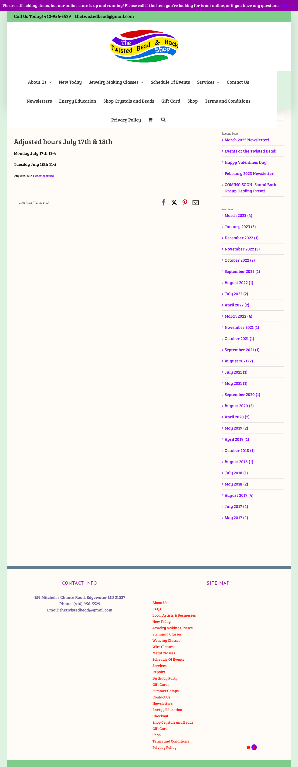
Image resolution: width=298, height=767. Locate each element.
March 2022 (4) (238, 316)
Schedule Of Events (168, 659)
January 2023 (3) (240, 226)
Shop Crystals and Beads (172, 722)
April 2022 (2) (237, 305)
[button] (163, 118)
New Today (161, 621)
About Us (159, 602)
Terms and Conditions (170, 741)
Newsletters (162, 703)
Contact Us (161, 696)
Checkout (160, 715)
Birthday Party (165, 678)
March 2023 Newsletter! (247, 139)
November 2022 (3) (242, 249)
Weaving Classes (166, 640)
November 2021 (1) (242, 327)
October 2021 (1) (239, 338)
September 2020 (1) (242, 394)
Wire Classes (162, 646)
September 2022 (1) (242, 271)
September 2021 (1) (242, 349)
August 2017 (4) (239, 495)
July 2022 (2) (236, 293)
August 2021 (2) (239, 361)
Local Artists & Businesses (174, 615)
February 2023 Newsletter (249, 173)
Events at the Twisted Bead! (250, 151)
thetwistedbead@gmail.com (104, 16)
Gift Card (160, 728)
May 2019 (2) (236, 428)
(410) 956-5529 (86, 603)
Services (159, 665)
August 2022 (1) (239, 282)
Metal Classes (163, 652)
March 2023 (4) (238, 215)
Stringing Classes (167, 634)
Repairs (158, 671)
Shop (156, 734)
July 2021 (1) (236, 372)
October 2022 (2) (240, 260)
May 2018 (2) (236, 484)
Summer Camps (165, 690)
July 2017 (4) (236, 506)
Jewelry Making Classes (172, 627)
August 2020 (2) (239, 405)
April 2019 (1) (237, 439)
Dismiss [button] (288, 5)
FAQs (156, 608)
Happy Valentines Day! (246, 162)
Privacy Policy (164, 747)
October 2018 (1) (240, 450)
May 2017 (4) (236, 517)
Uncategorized (44, 175)
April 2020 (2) (237, 417)
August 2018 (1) (239, 461)
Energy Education (167, 709)
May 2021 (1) (236, 383)
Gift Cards (160, 684)
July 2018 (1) (236, 472)
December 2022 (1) (242, 237)
